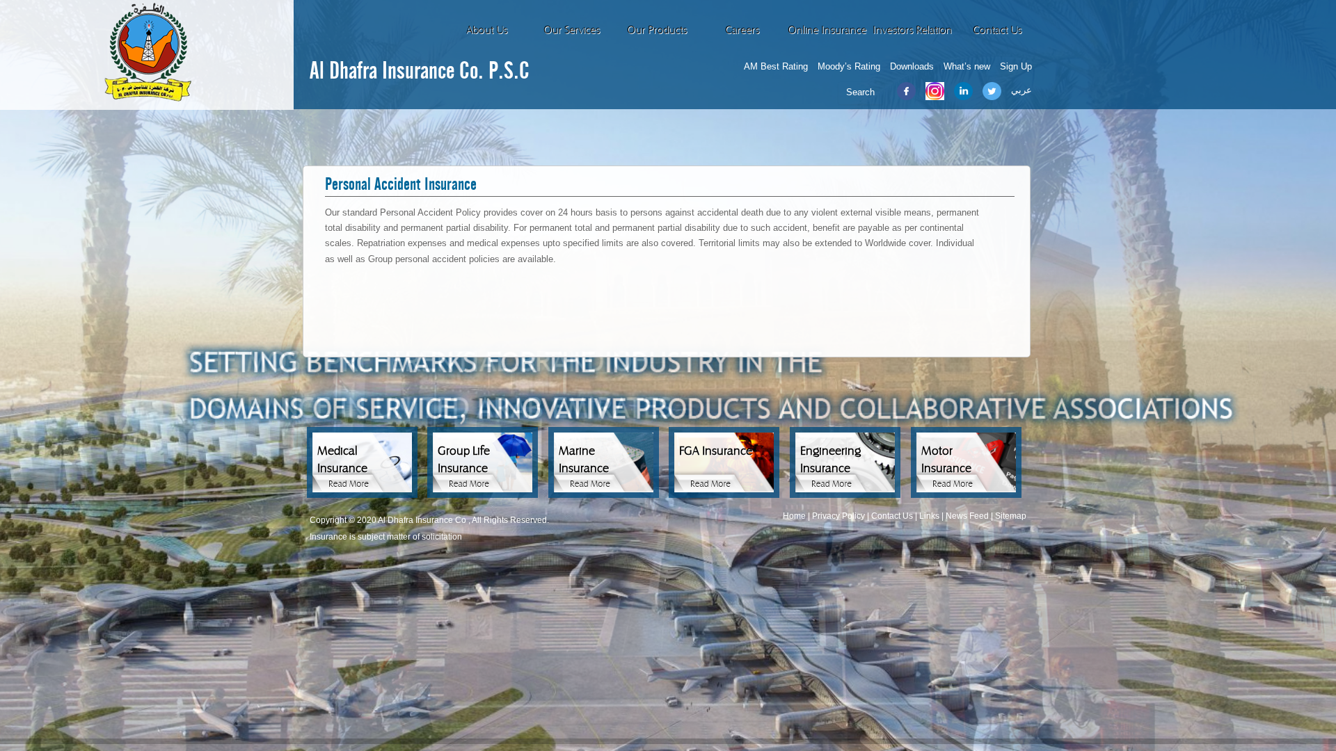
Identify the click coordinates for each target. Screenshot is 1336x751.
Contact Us (997, 29)
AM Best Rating (776, 66)
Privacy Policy (838, 516)
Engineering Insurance (830, 459)
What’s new (967, 66)
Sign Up (1016, 66)
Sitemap (1010, 516)
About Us (486, 29)
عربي (1021, 90)
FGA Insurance (715, 450)
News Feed (967, 516)
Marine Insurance (584, 459)
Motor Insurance (946, 459)
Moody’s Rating (849, 66)
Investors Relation (912, 29)
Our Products (657, 29)
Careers (742, 29)
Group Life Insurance (464, 459)
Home (794, 516)
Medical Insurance (342, 459)
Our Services (571, 29)
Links (929, 516)
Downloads (912, 66)
